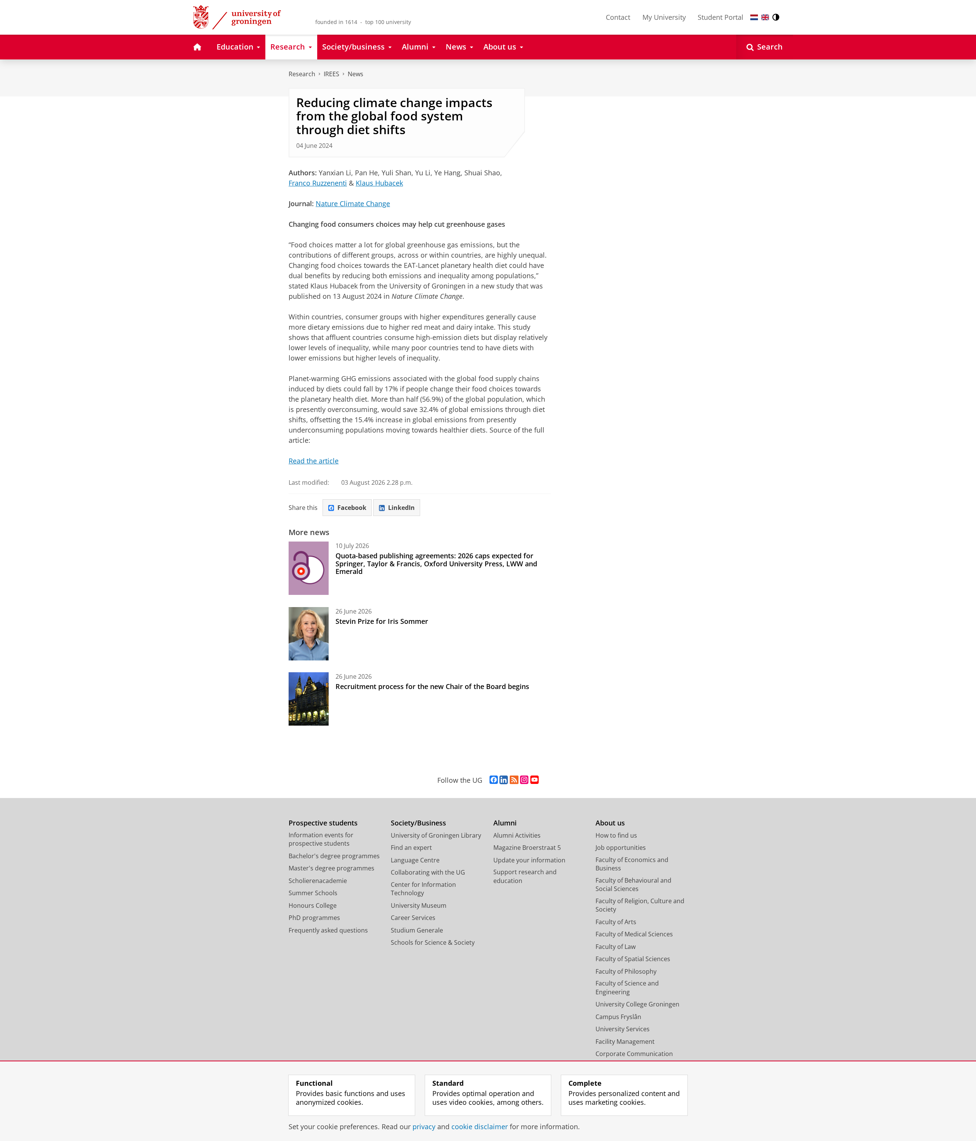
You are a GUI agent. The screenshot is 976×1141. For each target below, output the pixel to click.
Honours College (313, 905)
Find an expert (411, 847)
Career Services (413, 917)
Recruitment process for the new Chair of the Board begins (432, 686)
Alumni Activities (517, 835)
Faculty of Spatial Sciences (633, 959)
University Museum (418, 905)
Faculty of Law (616, 946)
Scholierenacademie (318, 881)
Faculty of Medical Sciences (634, 934)
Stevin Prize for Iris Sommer (382, 621)
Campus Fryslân (618, 1017)
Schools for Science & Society (433, 942)
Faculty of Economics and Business (632, 864)
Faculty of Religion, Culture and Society (640, 905)
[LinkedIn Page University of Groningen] (503, 780)
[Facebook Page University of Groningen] (494, 780)
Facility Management (625, 1041)
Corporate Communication (634, 1054)
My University (664, 17)
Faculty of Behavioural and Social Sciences (633, 884)
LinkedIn (401, 507)
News (355, 74)
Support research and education (525, 876)
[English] (765, 17)
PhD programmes (314, 917)
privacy (424, 1126)
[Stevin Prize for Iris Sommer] (309, 633)
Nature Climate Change (353, 203)
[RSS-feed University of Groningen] (514, 780)
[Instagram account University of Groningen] (524, 780)
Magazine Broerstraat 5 (527, 847)
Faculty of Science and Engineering (627, 987)
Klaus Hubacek (379, 182)
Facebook (351, 507)
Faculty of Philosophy (626, 971)
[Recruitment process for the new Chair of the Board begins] (309, 699)
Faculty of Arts (616, 922)
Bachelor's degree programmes (334, 856)
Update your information (529, 860)
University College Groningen (637, 1004)
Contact (618, 17)
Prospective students (323, 823)
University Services (623, 1029)
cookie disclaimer (479, 1126)
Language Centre (415, 860)
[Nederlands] (754, 17)
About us (610, 823)
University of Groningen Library (436, 835)
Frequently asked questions (328, 930)
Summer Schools (313, 893)
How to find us (616, 835)
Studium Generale (417, 930)
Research (302, 74)
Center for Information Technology (423, 888)
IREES (331, 74)
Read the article (314, 460)
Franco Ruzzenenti (318, 182)
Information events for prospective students (321, 839)
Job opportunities (621, 847)
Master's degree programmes (331, 868)
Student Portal (720, 17)
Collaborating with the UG (428, 872)
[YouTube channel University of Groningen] (534, 780)
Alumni (505, 823)
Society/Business (418, 823)
